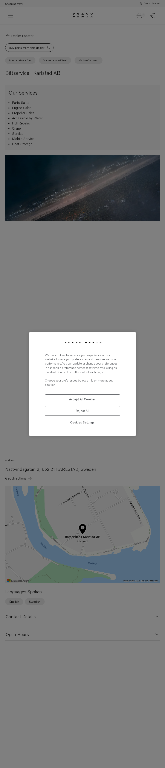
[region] (82, 384)
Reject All (82, 410)
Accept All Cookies (82, 399)
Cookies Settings (82, 422)
